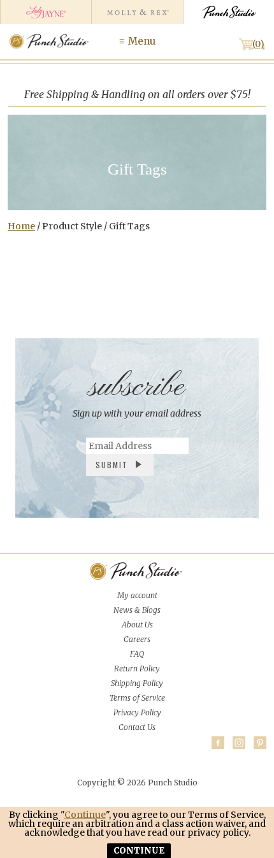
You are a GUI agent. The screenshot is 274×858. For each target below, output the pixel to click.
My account (137, 595)
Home (21, 226)
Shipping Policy (137, 683)
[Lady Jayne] (45, 12)
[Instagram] (239, 742)
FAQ (137, 654)
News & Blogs (137, 610)
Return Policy (137, 668)
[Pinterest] (260, 742)
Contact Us (137, 727)
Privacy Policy (137, 712)
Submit (112, 464)
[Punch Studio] (228, 12)
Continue (85, 814)
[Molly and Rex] (136, 12)
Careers (137, 639)
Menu (141, 41)
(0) (258, 44)
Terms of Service (137, 698)
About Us (137, 624)
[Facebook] (218, 742)
